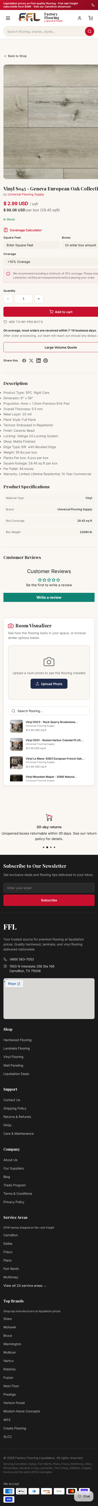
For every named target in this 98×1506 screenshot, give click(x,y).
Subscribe (49, 900)
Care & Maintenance (18, 1133)
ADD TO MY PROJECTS (26, 322)
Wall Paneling (13, 1065)
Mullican (9, 1352)
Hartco (8, 1361)
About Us (10, 1160)
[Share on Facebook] (24, 360)
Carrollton (10, 1235)
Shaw (7, 1319)
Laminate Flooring (16, 1048)
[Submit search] (89, 31)
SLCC (7, 1437)
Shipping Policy (14, 1108)
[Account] (79, 18)
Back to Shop (17, 56)
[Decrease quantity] (8, 298)
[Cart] (90, 18)
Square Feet (12, 237)
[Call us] (93, 5)
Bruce (7, 1335)
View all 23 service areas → (25, 1285)
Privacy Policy (13, 1202)
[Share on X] (31, 360)
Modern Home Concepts (21, 1411)
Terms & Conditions (17, 1193)
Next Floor (11, 1386)
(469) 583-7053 (22, 959)
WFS (6, 1420)
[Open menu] (8, 18)
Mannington (12, 1344)
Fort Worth (11, 1269)
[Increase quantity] (38, 298)
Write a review (49, 597)
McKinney (10, 1277)
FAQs (7, 1125)
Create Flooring (14, 1428)
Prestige (9, 1394)
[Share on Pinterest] (45, 360)
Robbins (9, 1369)
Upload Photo (51, 684)
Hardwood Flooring (17, 1040)
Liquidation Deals (16, 1074)
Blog (6, 1177)
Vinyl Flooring (13, 1057)
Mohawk (9, 1327)
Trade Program (14, 1185)
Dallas (7, 1243)
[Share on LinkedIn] (38, 360)
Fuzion (8, 1377)
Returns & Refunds (17, 1117)
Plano (7, 1260)
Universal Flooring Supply (26, 194)
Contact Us (11, 1100)
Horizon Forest (14, 1403)
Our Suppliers (13, 1168)
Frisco (7, 1252)
